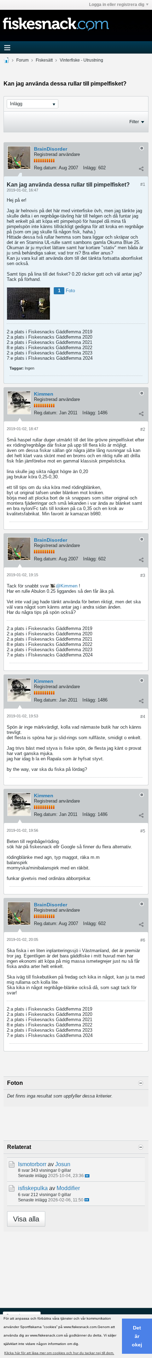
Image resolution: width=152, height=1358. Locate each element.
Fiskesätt (44, 60)
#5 (142, 831)
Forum (22, 60)
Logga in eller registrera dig (116, 4)
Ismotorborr (32, 1164)
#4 (142, 716)
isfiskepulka (33, 1188)
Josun (62, 1164)
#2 (142, 429)
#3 (142, 575)
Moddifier (68, 1188)
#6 (142, 940)
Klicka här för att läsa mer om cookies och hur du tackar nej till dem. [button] (59, 1353)
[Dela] (141, 169)
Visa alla (26, 1219)
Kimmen (43, 394)
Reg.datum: (46, 167)
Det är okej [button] (137, 1336)
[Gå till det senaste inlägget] (87, 1175)
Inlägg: (90, 167)
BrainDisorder (50, 149)
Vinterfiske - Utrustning (81, 60)
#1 (142, 184)
